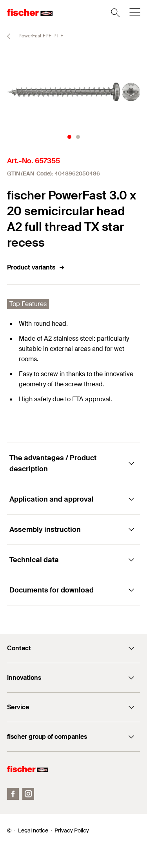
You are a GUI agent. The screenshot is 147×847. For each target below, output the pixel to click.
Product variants (31, 267)
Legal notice (33, 830)
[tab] (69, 137)
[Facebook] (13, 794)
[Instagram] (28, 794)
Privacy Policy (71, 830)
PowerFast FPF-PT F (40, 36)
